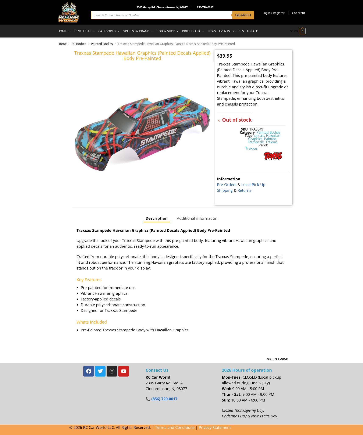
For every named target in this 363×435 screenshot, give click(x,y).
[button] (298, 31)
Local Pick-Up (253, 184)
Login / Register (274, 13)
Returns (244, 190)
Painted (270, 138)
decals (259, 135)
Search (243, 15)
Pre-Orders (226, 184)
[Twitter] (100, 371)
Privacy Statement (215, 427)
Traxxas (272, 142)
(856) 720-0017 (164, 398)
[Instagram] (112, 371)
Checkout (298, 13)
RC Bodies (78, 44)
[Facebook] (88, 371)
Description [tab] (157, 218)
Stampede (256, 142)
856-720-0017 (205, 7)
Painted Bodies (102, 44)
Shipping (225, 190)
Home (62, 44)
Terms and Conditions (175, 427)
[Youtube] (123, 371)
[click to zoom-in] (142, 133)
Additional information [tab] (197, 218)
